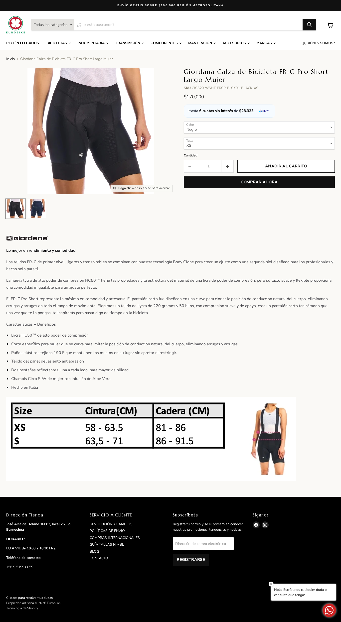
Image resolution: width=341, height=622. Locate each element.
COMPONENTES (165, 43)
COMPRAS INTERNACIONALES (115, 537)
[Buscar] (309, 24)
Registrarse (191, 559)
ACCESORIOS (234, 43)
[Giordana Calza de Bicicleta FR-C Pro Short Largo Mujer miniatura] (15, 209)
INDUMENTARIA (92, 43)
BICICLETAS (57, 43)
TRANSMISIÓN (128, 43)
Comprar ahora (259, 182)
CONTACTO (99, 558)
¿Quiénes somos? (319, 43)
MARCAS (264, 43)
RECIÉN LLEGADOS (22, 43)
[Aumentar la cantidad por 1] (227, 166)
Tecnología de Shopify (22, 608)
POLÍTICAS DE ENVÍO (107, 530)
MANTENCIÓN (200, 43)
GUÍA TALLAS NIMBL (107, 544)
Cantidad (190, 155)
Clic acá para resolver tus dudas (29, 598)
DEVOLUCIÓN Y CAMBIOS (111, 524)
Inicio (10, 59)
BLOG (94, 551)
